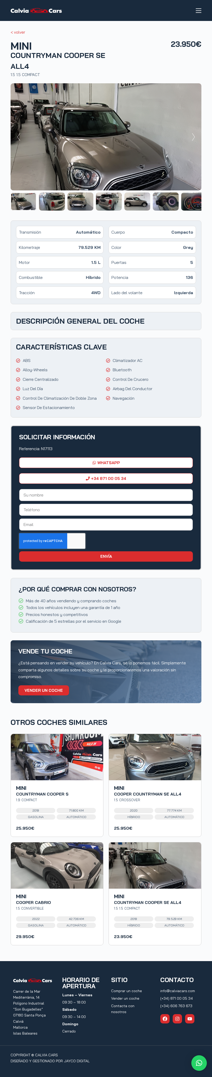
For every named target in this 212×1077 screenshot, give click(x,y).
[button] (199, 1063)
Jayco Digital (77, 1061)
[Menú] (198, 10)
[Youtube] (189, 1018)
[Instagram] (177, 1018)
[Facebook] (165, 1018)
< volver (18, 32)
